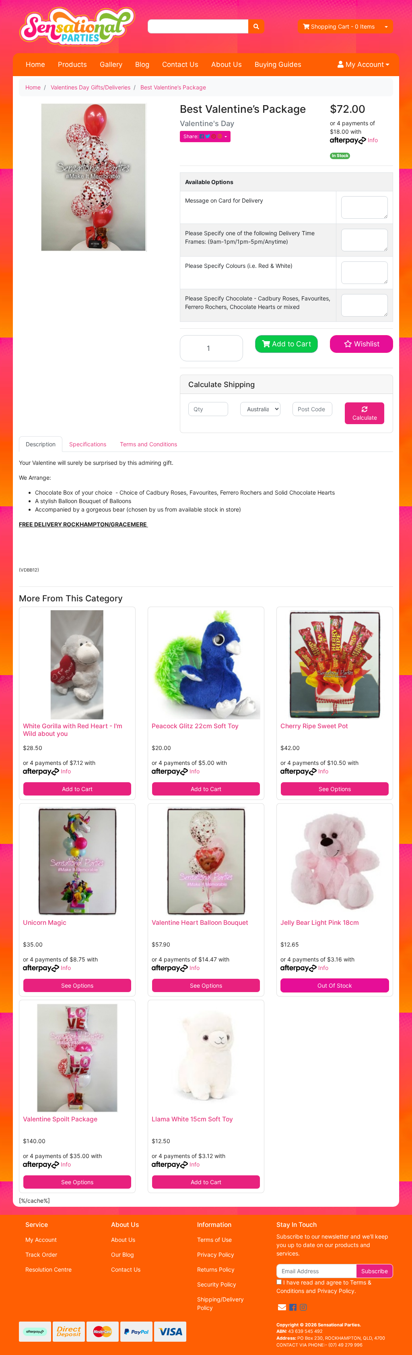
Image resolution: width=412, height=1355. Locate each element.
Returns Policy (216, 1269)
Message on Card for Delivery (224, 200)
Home (35, 64)
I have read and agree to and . (323, 1286)
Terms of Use (214, 1239)
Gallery (111, 64)
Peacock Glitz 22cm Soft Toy (195, 726)
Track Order (41, 1254)
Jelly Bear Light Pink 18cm (319, 922)
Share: (191, 136)
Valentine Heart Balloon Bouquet (200, 922)
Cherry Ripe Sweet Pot (314, 726)
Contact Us (180, 64)
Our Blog (122, 1254)
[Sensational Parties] (77, 26)
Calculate (364, 417)
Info (373, 140)
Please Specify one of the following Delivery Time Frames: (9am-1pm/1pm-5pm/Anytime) (250, 237)
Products (72, 64)
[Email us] (282, 1307)
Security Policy (216, 1284)
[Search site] (256, 26)
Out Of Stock (334, 985)
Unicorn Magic (44, 922)
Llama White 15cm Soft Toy (192, 1119)
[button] (363, 64)
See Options (335, 788)
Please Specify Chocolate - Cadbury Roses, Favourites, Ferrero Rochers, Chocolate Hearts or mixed (257, 302)
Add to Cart (290, 344)
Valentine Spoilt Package (60, 1119)
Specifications (87, 444)
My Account (41, 1239)
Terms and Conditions (148, 444)
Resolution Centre (48, 1269)
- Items (343, 26)
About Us (226, 64)
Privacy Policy (215, 1254)
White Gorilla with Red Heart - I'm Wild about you (72, 730)
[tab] (40, 444)
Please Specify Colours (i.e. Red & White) (239, 265)
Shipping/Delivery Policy (220, 1303)
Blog (142, 64)
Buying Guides (278, 64)
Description (41, 444)
